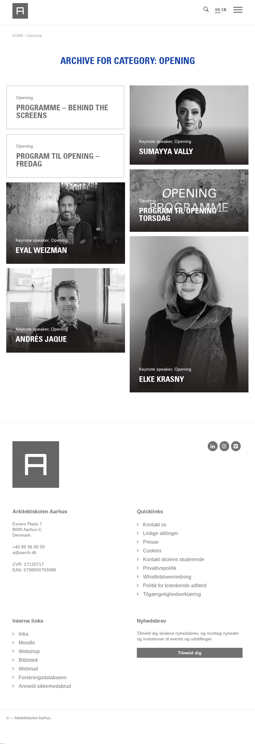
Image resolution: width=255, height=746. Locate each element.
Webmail (28, 668)
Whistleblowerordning (167, 576)
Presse (151, 542)
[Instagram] (224, 446)
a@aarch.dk (24, 552)
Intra (23, 634)
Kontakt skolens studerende (173, 559)
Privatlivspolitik (159, 568)
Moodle (27, 642)
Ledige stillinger (160, 533)
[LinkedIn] (212, 446)
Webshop (29, 651)
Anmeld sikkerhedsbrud (45, 686)
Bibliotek (28, 660)
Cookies (152, 550)
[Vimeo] (236, 446)
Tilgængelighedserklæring (172, 594)
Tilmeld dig (190, 652)
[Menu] (238, 9)
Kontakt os (154, 524)
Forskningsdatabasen (43, 677)
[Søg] (206, 9)
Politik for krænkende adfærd (174, 585)
